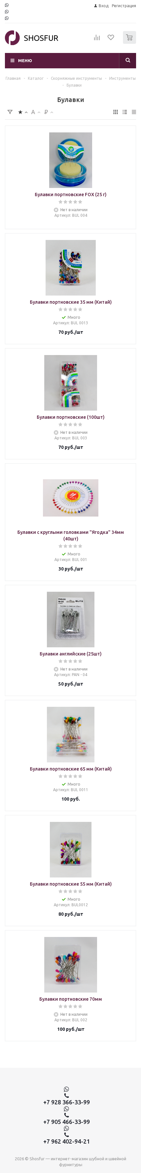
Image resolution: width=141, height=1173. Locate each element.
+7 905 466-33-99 (66, 1121)
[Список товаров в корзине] (130, 42)
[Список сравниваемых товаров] (97, 40)
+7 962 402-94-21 (66, 1141)
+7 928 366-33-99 (66, 1102)
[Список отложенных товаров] (111, 39)
